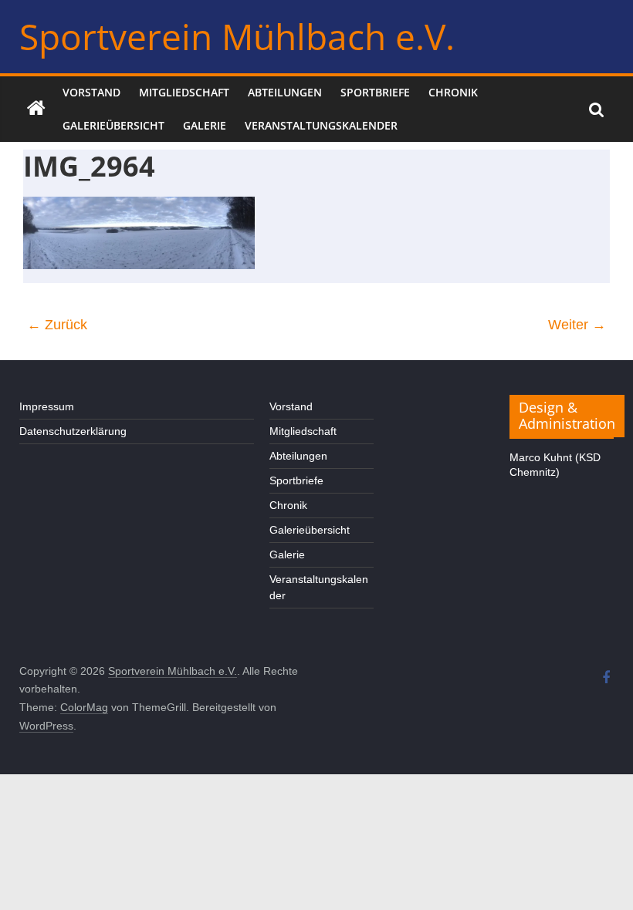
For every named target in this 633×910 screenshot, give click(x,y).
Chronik (453, 92)
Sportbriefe (375, 92)
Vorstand (91, 92)
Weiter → (577, 324)
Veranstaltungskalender (321, 125)
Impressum (46, 406)
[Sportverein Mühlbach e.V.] (36, 109)
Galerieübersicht (113, 125)
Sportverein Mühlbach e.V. (237, 36)
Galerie (204, 125)
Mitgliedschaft (184, 92)
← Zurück (57, 324)
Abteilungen (285, 92)
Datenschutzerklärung (73, 431)
